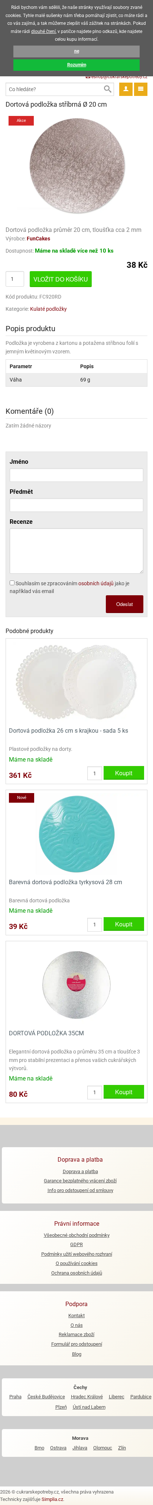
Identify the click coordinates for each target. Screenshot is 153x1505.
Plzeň (61, 1407)
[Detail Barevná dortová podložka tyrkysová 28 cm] (76, 833)
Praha (15, 1396)
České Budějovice (46, 1396)
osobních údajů (96, 583)
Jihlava (79, 1448)
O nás (77, 1325)
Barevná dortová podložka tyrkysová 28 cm (65, 882)
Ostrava (58, 1448)
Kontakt (76, 1315)
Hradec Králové (87, 1396)
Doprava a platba (80, 1171)
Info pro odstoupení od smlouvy (80, 1190)
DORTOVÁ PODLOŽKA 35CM (46, 1033)
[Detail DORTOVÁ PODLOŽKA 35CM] (76, 984)
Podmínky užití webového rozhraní (76, 1254)
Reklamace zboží (76, 1334)
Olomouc (102, 1448)
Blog (76, 1354)
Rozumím (76, 64)
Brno (39, 1448)
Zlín (122, 1448)
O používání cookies (77, 1263)
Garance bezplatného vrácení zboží (80, 1180)
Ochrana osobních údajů (76, 1273)
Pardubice (141, 1396)
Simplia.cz (52, 1499)
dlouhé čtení (43, 31)
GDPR (76, 1244)
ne (76, 51)
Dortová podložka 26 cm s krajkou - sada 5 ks (68, 730)
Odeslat (124, 603)
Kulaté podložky (48, 309)
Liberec (116, 1396)
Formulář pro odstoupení (76, 1344)
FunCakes (38, 239)
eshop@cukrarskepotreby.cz (118, 76)
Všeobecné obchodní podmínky (77, 1235)
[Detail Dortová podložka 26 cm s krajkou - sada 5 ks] (76, 682)
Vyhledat (107, 89)
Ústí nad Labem (89, 1407)
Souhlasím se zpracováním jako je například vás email (69, 587)
